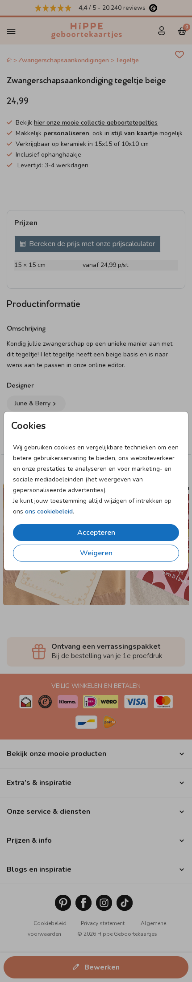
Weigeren (96, 553)
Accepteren (96, 532)
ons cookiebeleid (49, 511)
